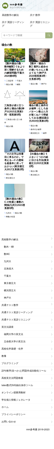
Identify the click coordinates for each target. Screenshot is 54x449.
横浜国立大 (35, 133)
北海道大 (8, 268)
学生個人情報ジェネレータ (16, 399)
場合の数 (9, 84)
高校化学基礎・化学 (12, 348)
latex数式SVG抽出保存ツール (17, 385)
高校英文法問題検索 (12, 378)
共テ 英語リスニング (40, 23)
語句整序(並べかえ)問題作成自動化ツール (24, 370)
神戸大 (44, 84)
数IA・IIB (8, 246)
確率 (45, 133)
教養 (4, 356)
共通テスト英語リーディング (17, 312)
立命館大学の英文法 (14, 341)
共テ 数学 (35, 15)
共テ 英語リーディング (13, 23)
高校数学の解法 (10, 15)
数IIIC (6, 254)
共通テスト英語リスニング (16, 319)
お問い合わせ (9, 421)
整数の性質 (10, 217)
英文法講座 (8, 326)
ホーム (5, 407)
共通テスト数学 (10, 305)
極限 (18, 84)
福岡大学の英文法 (12, 334)
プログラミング (10, 363)
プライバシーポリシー (14, 414)
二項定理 (9, 81)
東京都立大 (10, 178)
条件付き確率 (36, 129)
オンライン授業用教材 (14, 392)
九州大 (8, 213)
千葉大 (19, 81)
